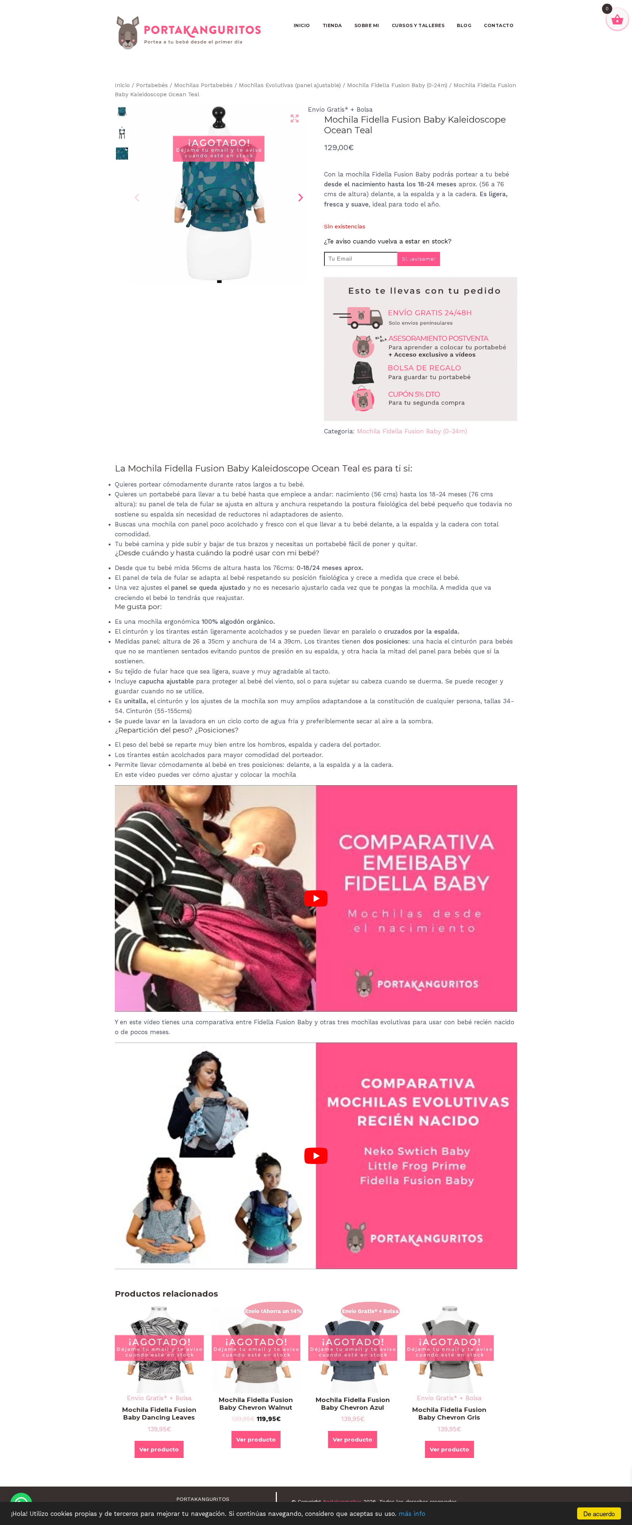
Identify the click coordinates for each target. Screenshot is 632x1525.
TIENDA (332, 25)
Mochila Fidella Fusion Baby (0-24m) (397, 85)
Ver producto (159, 1449)
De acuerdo (599, 1513)
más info (412, 1513)
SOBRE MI (366, 25)
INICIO (302, 25)
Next (300, 197)
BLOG (464, 25)
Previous (136, 197)
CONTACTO (499, 25)
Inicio (122, 85)
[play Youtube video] (316, 898)
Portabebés (152, 85)
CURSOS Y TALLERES (418, 25)
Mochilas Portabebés (203, 85)
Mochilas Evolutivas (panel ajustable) (290, 85)
